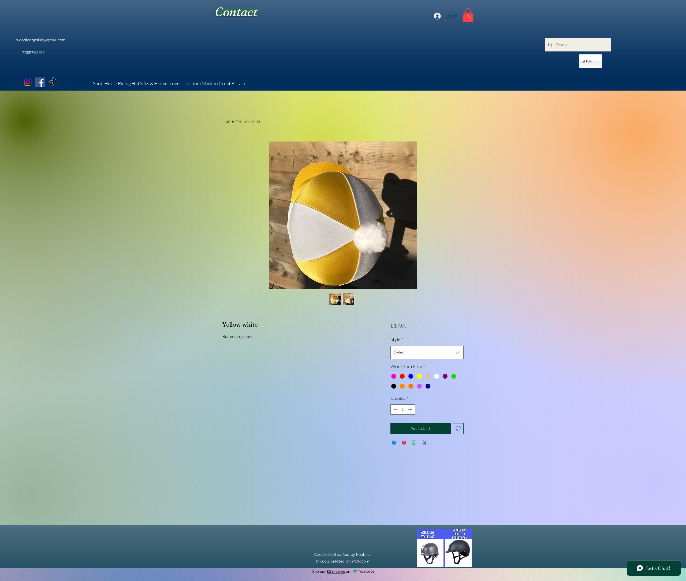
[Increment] (410, 410)
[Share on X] (424, 443)
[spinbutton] (402, 410)
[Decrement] (394, 410)
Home (228, 121)
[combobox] (427, 352)
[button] (468, 15)
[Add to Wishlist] (458, 428)
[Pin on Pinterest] (404, 443)
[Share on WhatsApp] (414, 443)
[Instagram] (28, 82)
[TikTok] (52, 82)
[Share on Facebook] (394, 443)
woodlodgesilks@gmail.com (40, 40)
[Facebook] (40, 82)
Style (396, 339)
